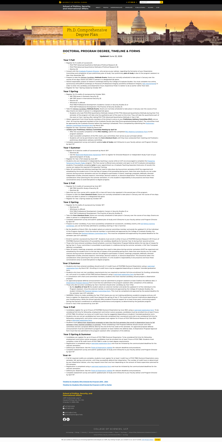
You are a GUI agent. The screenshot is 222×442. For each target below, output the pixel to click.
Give (157, 7)
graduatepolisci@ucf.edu (74, 414)
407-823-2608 (70, 406)
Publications (140, 7)
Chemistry (84, 432)
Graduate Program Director (89, 71)
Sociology (125, 434)
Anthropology (69, 432)
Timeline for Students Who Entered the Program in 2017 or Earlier (87, 385)
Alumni (150, 7)
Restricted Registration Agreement (88, 155)
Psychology (124, 432)
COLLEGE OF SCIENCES (108, 429)
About (98, 7)
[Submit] (161, 2)
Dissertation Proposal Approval (77, 283)
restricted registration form (124, 274)
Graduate (128, 7)
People (105, 7)
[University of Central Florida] (73, 2)
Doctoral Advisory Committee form (94, 233)
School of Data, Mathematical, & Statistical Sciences (142, 432)
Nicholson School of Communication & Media (101, 432)
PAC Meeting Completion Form (136, 132)
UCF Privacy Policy (147, 439)
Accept (157, 439)
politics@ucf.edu (71, 412)
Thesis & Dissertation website (101, 347)
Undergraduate (116, 7)
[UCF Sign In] (131, 2)
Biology (77, 432)
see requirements (149, 83)
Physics (117, 432)
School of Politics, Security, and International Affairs (77, 7)
